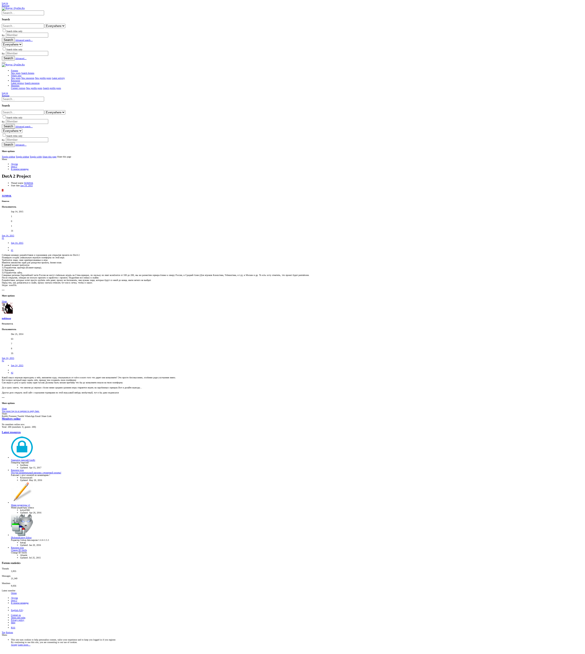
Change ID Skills (19, 550)
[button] (3, 62)
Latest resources (11, 432)
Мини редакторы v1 (20, 505)
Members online (11, 418)
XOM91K (28, 183)
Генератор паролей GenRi (23, 460)
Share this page (49, 156)
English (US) (17, 610)
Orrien (14, 593)
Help (13, 622)
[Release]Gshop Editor (21, 537)
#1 (3, 238)
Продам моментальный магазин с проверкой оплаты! (36, 472)
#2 (3, 360)
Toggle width (36, 156)
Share (4, 301)
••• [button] (3, 290)
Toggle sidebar (8, 156)
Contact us (16, 615)
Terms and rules (18, 617)
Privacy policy (17, 620)
